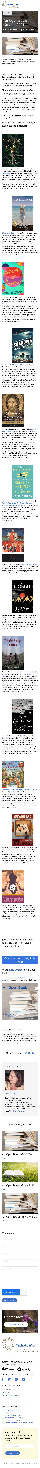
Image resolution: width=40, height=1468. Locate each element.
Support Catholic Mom (16, 1324)
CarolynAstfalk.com (19, 1111)
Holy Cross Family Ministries (11, 1410)
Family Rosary (6, 1413)
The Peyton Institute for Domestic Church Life (17, 1423)
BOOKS (7, 13)
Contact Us (5, 1392)
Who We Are (6, 1389)
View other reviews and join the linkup (20, 960)
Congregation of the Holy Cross (12, 1418)
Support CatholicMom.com (11, 1395)
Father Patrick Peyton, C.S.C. (11, 1420)
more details (15, 970)
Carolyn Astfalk (30, 30)
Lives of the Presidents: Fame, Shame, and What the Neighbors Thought (19, 791)
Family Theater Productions (11, 1415)
